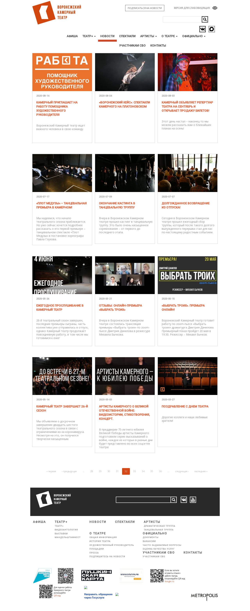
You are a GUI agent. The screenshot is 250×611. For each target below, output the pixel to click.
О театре (169, 36)
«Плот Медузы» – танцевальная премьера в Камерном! (61, 205)
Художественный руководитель (111, 545)
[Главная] (56, 13)
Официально (193, 36)
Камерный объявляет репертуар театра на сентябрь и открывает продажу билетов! (187, 106)
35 (151, 471)
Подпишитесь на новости (107, 556)
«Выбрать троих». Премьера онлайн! (183, 307)
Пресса (94, 553)
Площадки (96, 549)
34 (143, 471)
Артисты (147, 36)
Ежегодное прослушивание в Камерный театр (60, 307)
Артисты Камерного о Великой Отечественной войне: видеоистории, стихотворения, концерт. (124, 413)
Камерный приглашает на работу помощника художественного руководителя (57, 109)
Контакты (193, 552)
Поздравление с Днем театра (185, 406)
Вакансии (149, 541)
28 (91, 471)
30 (108, 471)
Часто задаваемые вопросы (162, 545)
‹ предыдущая (69, 471)
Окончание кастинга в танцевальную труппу (117, 205)
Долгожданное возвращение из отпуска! (186, 205)
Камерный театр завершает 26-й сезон (62, 408)
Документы (151, 537)
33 (134, 471)
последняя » (200, 471)
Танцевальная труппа (159, 529)
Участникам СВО (159, 552)
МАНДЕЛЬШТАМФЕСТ (68, 537)
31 (117, 471)
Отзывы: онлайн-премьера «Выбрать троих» (120, 307)
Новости (107, 36)
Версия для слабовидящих (192, 8)
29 (100, 471)
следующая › (181, 471)
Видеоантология (66, 529)
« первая (51, 471)
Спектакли (127, 36)
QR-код (57, 595)
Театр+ (88, 36)
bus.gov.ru (169, 581)
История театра (100, 541)
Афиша (72, 36)
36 (160, 471)
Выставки (61, 533)
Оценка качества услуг (159, 549)
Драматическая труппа (159, 526)
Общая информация (103, 537)
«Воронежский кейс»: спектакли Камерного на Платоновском (124, 104)
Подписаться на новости (145, 8)
